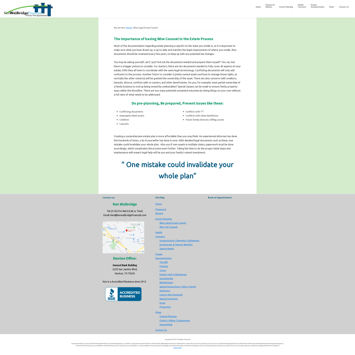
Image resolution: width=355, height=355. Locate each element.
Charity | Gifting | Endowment (174, 320)
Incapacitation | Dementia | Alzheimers (179, 240)
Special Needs (166, 248)
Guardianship (166, 278)
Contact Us (161, 330)
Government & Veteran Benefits (176, 244)
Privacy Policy (177, 347)
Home (158, 203)
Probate (163, 266)
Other (158, 312)
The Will (163, 262)
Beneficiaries (166, 282)
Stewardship (165, 324)
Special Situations (168, 298)
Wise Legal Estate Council (172, 222)
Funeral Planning (168, 316)
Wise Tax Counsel (168, 227)
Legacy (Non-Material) (171, 294)
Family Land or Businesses (173, 274)
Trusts (162, 270)
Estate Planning (163, 218)
